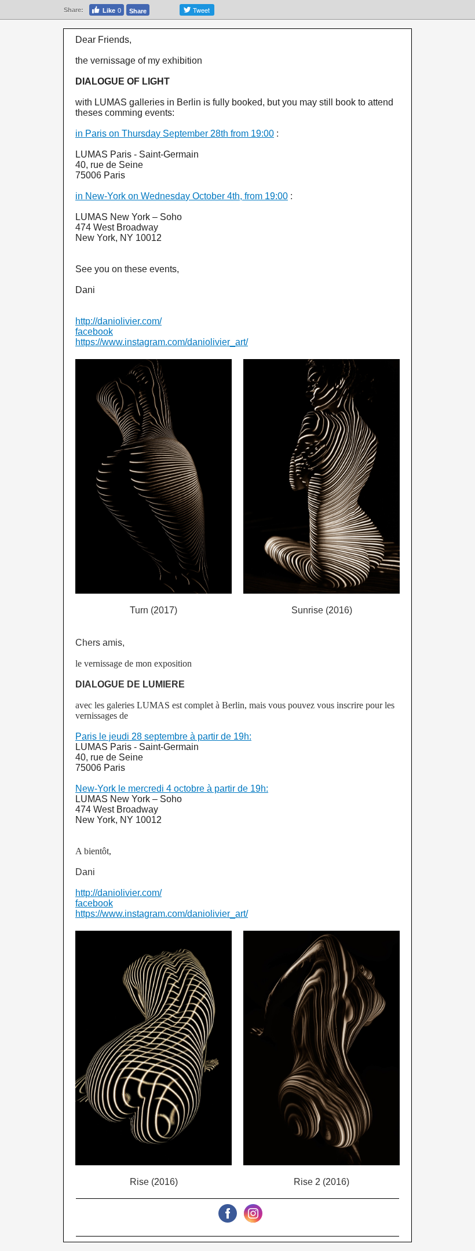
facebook (94, 331)
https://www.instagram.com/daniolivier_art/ (161, 342)
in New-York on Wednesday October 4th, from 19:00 (181, 196)
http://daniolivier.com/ (118, 321)
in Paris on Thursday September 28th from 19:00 (174, 133)
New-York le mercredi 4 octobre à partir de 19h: (171, 788)
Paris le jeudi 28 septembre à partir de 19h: (163, 736)
